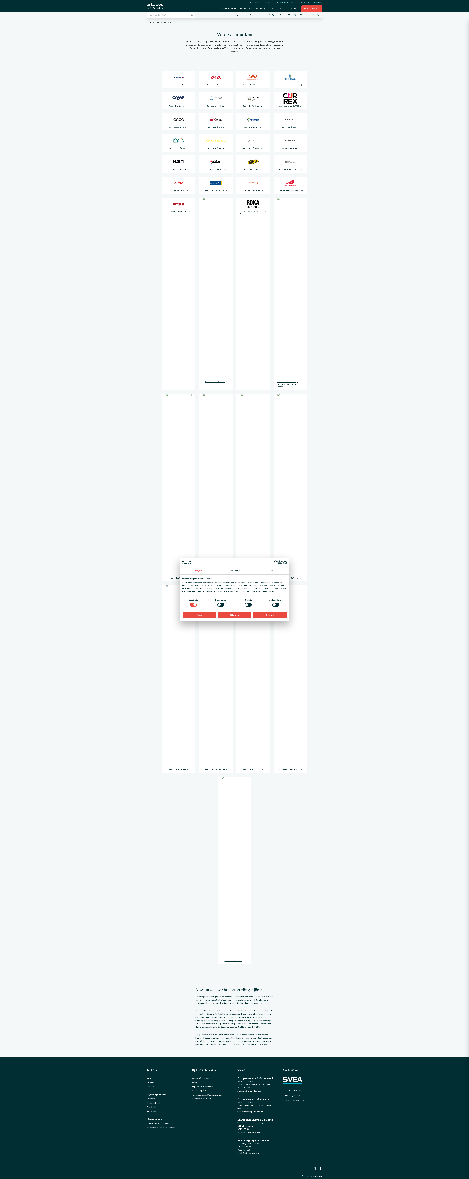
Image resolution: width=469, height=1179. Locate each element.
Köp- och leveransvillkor (202, 1086)
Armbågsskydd (153, 1103)
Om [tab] (271, 570)
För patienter (246, 8)
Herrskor (150, 1082)
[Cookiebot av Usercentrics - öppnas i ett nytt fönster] (276, 562)
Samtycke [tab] (198, 571)
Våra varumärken (229, 8)
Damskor (150, 1086)
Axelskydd (151, 1111)
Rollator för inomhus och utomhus (161, 1127)
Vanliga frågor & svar (201, 1078)
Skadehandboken (311, 8)
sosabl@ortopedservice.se (248, 1132)
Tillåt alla (269, 615)
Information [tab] (234, 570)
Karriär (283, 8)
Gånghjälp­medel (154, 1119)
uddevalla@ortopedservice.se (250, 1111)
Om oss (272, 8)
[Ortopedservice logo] (155, 6)
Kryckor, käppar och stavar (158, 1123)
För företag (261, 8)
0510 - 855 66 (244, 1129)
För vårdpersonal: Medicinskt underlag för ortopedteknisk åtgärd (209, 1096)
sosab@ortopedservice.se (248, 1153)
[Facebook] (320, 1168)
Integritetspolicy (199, 1090)
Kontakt (293, 8)
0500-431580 (243, 1150)
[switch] (220, 605)
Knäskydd (151, 1099)
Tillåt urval (234, 615)
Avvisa (199, 615)
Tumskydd (151, 1107)
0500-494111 (243, 1088)
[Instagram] (314, 1168)
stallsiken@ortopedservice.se (250, 1091)
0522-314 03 (243, 1108)
